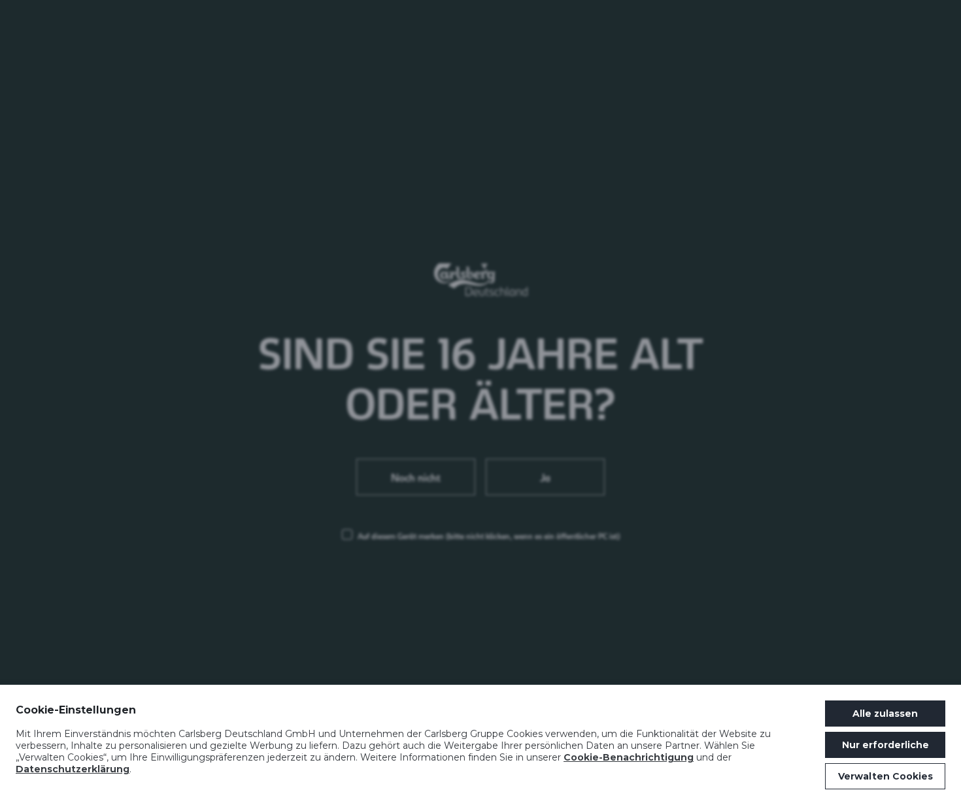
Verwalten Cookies (885, 776)
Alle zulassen (885, 713)
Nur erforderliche (885, 745)
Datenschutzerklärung (72, 769)
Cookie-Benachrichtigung (629, 757)
